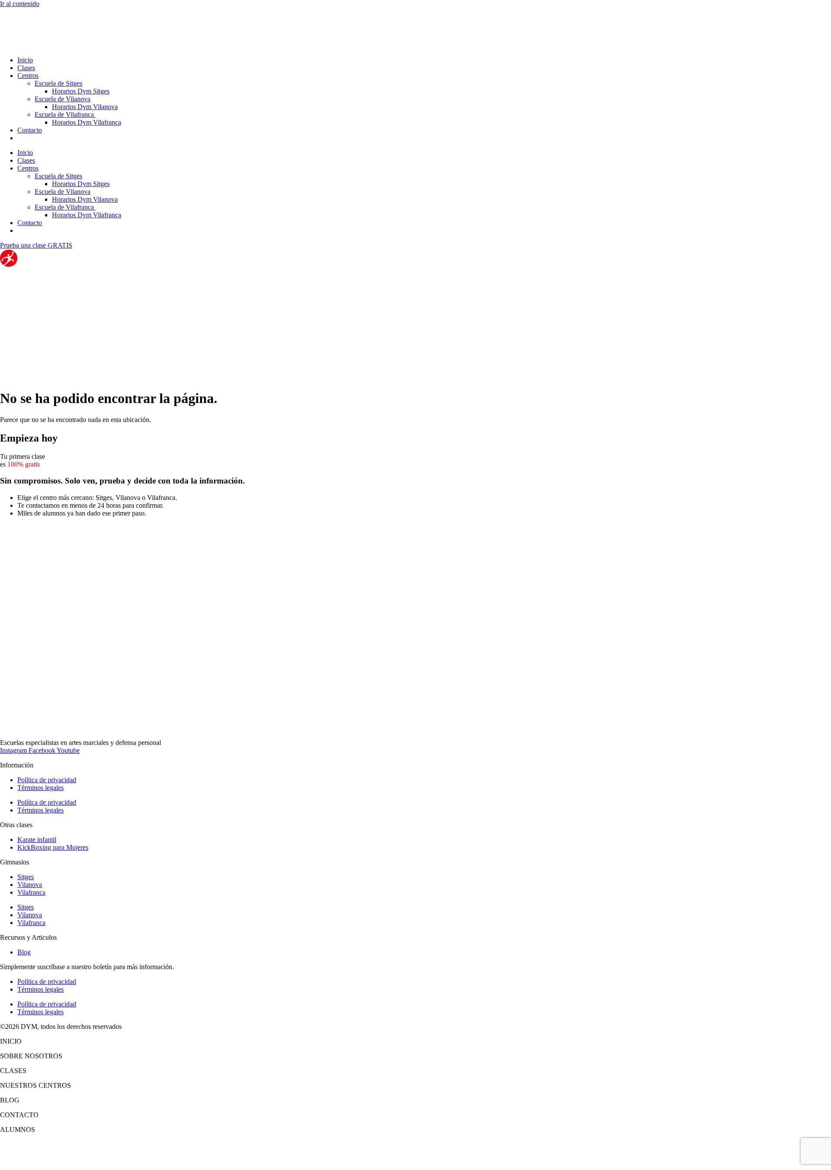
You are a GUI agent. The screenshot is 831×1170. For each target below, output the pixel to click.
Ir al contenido (19, 3)
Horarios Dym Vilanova (85, 106)
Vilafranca (31, 892)
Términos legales (40, 787)
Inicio (25, 60)
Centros (28, 75)
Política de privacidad (46, 779)
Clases (26, 67)
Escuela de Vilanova (62, 99)
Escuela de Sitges (58, 83)
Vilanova (29, 884)
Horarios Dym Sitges (81, 91)
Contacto (29, 130)
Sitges (25, 876)
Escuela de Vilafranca (65, 114)
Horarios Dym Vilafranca (86, 122)
